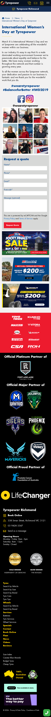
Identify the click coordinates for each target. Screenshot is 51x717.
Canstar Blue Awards (12, 657)
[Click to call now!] (29, 3)
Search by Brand (10, 592)
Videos (6, 642)
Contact (7, 628)
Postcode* (8, 189)
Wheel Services (9, 622)
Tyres (5, 583)
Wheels (7, 602)
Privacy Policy (9, 218)
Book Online (9, 632)
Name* (7, 164)
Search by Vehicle (10, 586)
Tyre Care (7, 596)
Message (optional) (12, 198)
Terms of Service (26, 218)
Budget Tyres (8, 661)
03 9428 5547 (15, 525)
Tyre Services (8, 619)
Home (7, 18)
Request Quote (12, 225)
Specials (7, 625)
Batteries (6, 615)
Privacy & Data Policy (17, 710)
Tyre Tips (7, 599)
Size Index (7, 654)
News (6, 639)
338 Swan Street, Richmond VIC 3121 (27, 520)
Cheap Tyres (8, 664)
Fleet (5, 635)
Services (7, 612)
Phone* (7, 173)
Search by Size (9, 589)
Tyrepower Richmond (27, 8)
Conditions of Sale (32, 710)
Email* (7, 181)
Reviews (7, 645)
